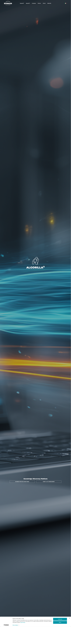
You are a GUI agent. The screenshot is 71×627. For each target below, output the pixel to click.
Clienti (44, 3)
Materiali (49, 3)
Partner (39, 3)
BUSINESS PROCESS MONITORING (22, 481)
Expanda (22, 3)
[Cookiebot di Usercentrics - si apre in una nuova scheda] (6, 625)
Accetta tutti (60, 619)
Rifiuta (60, 622)
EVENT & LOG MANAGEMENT (49, 481)
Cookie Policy (22, 622)
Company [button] (34, 3)
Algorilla (28, 3)
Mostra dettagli (15, 625)
